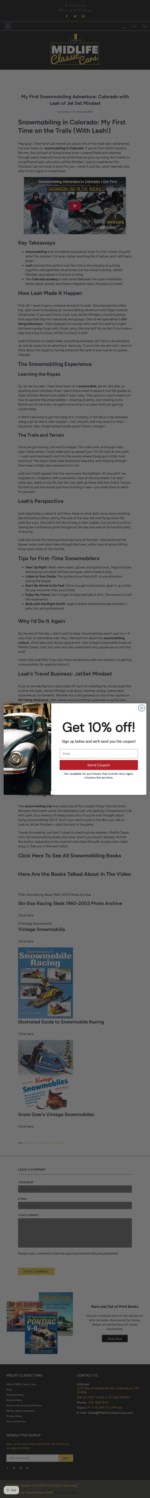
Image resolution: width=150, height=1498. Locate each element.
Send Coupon (98, 765)
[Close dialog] (141, 708)
